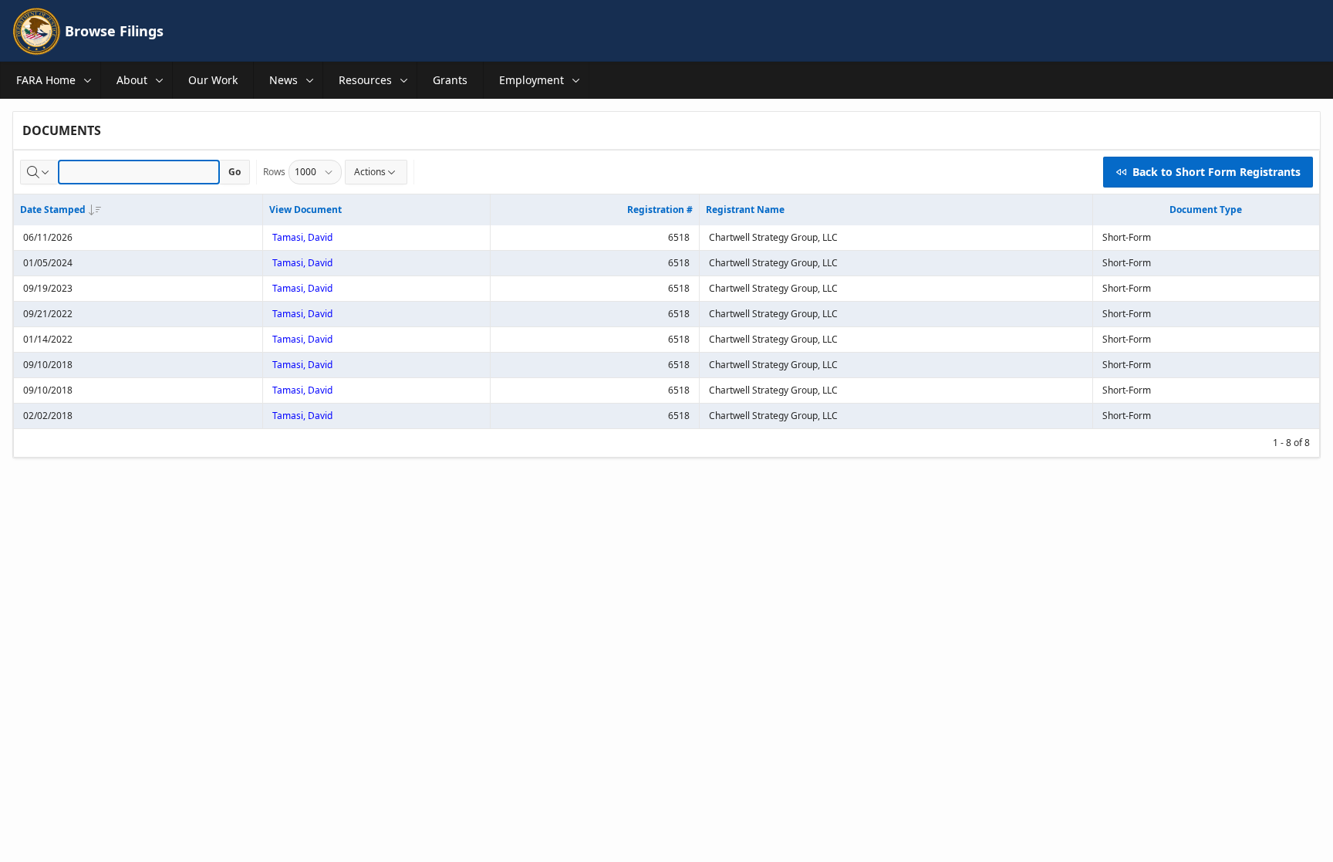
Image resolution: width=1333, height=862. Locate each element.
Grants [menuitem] (450, 80)
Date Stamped (53, 209)
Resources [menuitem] (365, 80)
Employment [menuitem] (531, 80)
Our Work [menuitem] (213, 80)
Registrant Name (745, 209)
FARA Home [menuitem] (46, 80)
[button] (88, 80)
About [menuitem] (131, 80)
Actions (370, 171)
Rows (274, 171)
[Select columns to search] (39, 172)
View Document (305, 209)
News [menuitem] (283, 80)
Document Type (1205, 209)
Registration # (660, 209)
